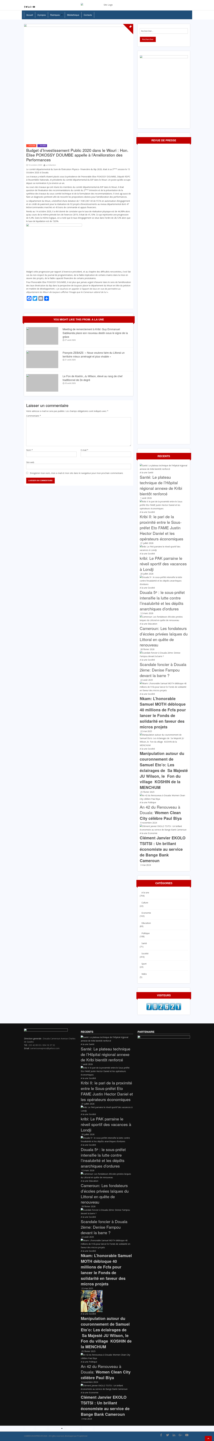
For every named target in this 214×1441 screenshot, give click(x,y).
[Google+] (31, 7)
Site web (30, 462)
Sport (144, 963)
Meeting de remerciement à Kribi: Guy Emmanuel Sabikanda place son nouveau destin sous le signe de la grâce (95, 333)
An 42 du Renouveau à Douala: (161, 812)
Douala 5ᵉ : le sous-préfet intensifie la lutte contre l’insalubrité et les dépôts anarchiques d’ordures (162, 600)
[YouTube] (34, 7)
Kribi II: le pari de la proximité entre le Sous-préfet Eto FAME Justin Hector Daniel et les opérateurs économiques (161, 527)
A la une (32, 145)
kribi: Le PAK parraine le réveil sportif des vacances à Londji (163, 563)
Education (152, 623)
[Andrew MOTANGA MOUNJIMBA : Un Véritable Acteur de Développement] (2, 722)
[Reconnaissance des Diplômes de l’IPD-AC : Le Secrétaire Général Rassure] (212, 722)
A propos (41, 14)
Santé (150, 472)
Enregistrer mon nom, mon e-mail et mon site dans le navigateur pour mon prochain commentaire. (76, 473)
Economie (152, 833)
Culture (145, 902)
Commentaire (33, 415)
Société (43, 145)
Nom (29, 450)
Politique (152, 802)
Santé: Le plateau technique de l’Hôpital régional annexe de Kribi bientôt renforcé (161, 485)
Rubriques (55, 14)
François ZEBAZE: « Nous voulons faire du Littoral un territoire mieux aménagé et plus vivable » (94, 354)
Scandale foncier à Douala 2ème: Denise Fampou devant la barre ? (163, 669)
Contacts (88, 14)
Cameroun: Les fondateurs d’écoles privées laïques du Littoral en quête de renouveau (164, 636)
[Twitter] (26, 7)
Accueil (29, 14)
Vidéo (144, 974)
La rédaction (51, 165)
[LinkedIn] (29, 7)
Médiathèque (73, 14)
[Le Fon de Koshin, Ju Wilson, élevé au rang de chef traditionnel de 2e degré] (42, 382)
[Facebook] (24, 7)
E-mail (84, 450)
